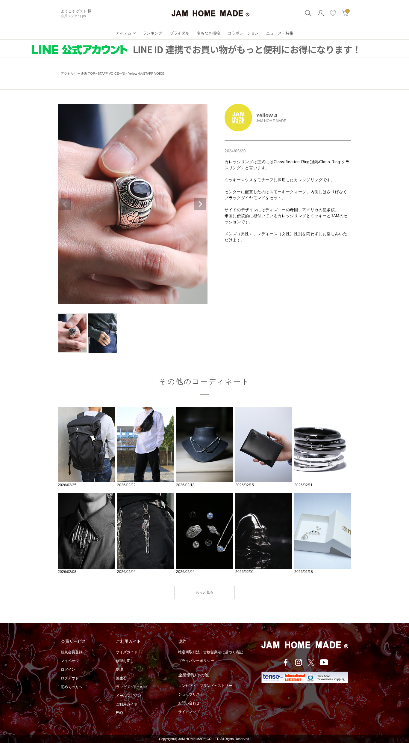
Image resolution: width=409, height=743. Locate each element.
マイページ (70, 661)
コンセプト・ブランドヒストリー (205, 686)
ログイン (68, 669)
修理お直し (125, 661)
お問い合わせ (189, 703)
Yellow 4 (266, 115)
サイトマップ (189, 712)
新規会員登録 (71, 652)
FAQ (119, 713)
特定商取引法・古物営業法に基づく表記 (210, 652)
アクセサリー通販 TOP (78, 73)
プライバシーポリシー (196, 661)
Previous (65, 204)
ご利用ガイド (126, 704)
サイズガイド (126, 652)
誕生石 (121, 678)
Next (200, 204)
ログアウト (70, 678)
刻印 (119, 669)
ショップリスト (190, 694)
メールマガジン (128, 696)
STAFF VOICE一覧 (111, 73)
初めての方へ (71, 687)
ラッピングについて (132, 687)
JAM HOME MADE (271, 121)
